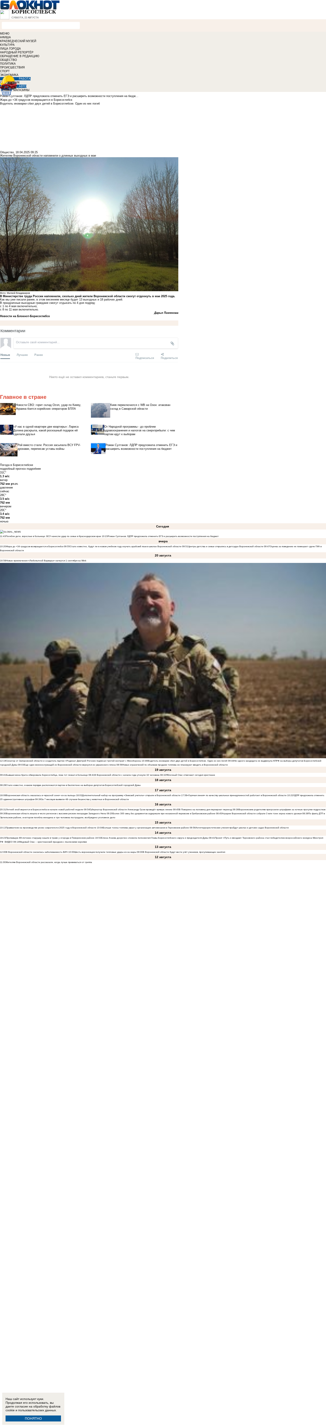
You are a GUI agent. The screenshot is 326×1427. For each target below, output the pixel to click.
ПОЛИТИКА (8, 63)
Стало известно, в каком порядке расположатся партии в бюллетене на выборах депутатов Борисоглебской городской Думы (73, 785)
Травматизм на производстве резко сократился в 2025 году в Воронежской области (51, 827)
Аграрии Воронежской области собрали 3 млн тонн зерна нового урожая (262, 813)
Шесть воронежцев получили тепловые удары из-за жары (105, 852)
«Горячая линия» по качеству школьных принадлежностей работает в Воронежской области (237, 795)
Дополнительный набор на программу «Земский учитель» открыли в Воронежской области (131, 795)
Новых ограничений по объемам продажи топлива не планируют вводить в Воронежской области (175, 765)
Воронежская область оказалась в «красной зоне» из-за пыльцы (40, 795)
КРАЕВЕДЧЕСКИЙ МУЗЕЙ (18, 41)
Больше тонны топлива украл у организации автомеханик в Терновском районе (146, 827)
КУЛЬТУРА (7, 45)
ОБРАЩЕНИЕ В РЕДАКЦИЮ (19, 56)
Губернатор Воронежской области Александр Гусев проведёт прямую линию (131, 809)
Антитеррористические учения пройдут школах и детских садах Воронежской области (242, 827)
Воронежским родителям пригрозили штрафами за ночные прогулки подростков (282, 809)
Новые (5, 355)
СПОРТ (5, 71)
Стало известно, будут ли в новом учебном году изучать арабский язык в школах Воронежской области (125, 546)
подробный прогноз (13, 468)
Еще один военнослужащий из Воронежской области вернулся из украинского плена (70, 765)
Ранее (38, 355)
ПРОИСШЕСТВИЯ (12, 67)
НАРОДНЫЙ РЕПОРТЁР (16, 52)
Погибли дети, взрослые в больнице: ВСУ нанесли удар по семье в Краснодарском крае (54, 536)
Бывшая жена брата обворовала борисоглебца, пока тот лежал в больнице (47, 775)
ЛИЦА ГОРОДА (10, 48)
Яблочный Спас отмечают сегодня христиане (190, 775)
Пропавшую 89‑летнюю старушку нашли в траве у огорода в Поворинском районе (50, 838)
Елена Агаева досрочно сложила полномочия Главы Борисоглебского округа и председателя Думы (154, 838)
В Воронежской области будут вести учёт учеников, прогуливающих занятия (184, 852)
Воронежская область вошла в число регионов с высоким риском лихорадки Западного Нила (56, 813)
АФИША (5, 37)
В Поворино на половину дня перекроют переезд (205, 809)
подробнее (34, 468)
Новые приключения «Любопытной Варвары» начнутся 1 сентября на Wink (46, 560)
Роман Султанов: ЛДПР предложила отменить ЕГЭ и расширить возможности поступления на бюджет (163, 536)
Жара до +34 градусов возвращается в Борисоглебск (34, 546)
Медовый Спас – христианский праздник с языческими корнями (53, 842)
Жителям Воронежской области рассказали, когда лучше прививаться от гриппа (49, 862)
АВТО (22, 86)
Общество (7, 152)
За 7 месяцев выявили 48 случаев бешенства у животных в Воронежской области (85, 799)
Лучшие (22, 355)
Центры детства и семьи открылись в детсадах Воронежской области (225, 546)
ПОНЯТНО (33, 1418)
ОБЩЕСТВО (8, 60)
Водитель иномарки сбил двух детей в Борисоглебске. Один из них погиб (187, 761)
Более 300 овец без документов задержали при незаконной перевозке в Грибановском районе (164, 813)
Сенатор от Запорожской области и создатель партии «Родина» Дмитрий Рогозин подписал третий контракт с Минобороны (73, 761)
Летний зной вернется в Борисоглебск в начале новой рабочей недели (44, 809)
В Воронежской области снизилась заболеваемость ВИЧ (37, 852)
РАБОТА (25, 78)
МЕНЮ (4, 33)
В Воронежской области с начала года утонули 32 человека (126, 775)
